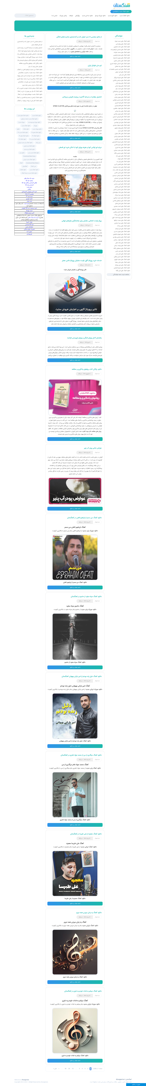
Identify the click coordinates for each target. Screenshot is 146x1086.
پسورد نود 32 (29, 181)
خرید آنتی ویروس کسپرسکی (29, 192)
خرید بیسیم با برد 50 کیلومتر (29, 208)
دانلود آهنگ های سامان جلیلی (122, 61)
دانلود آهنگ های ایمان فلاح (122, 203)
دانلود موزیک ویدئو (100, 16)
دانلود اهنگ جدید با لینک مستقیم (29, 119)
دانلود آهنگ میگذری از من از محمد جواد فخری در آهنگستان (81, 755)
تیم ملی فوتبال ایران (95, 65)
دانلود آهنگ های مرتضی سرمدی (121, 175)
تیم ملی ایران (97, 75)
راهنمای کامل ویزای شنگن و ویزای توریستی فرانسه (84, 338)
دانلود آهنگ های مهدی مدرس (122, 231)
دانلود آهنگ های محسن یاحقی (121, 189)
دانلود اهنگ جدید (26, 126)
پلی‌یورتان (29, 234)
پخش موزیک (63, 16)
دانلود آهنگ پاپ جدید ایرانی (25, 143)
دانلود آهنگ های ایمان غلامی (122, 173)
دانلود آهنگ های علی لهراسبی (122, 122)
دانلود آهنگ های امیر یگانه (123, 271)
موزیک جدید (21, 122)
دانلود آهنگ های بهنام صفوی (122, 128)
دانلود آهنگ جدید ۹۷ (23, 132)
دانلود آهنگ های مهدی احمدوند (121, 58)
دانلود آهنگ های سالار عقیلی (122, 133)
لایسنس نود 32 (29, 185)
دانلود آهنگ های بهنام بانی (123, 44)
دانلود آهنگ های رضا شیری (122, 147)
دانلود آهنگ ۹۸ (22, 139)
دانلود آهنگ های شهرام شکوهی (121, 234)
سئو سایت (29, 187)
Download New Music (32, 163)
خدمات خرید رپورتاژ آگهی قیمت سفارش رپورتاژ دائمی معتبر (82, 260)
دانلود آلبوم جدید (112, 16)
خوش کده (29, 232)
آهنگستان (25, 166)
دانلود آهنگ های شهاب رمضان (122, 240)
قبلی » (55, 1069)
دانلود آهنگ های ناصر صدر (123, 254)
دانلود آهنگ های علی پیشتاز (122, 265)
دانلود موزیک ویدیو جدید (34, 122)
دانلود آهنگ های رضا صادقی (122, 66)
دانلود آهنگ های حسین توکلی (122, 257)
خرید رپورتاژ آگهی (57, 316)
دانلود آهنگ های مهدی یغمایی (122, 114)
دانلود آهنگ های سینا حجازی (122, 223)
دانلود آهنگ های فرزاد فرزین (122, 103)
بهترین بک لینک (29, 194)
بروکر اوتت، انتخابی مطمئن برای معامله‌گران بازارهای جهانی (82, 220)
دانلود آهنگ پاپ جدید (29, 149)
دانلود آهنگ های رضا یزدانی (122, 111)
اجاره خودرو (29, 199)
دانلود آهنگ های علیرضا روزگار (122, 78)
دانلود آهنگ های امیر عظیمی (122, 139)
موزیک (35, 126)
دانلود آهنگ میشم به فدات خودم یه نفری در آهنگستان (83, 991)
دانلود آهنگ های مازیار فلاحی (122, 145)
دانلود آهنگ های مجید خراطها (122, 220)
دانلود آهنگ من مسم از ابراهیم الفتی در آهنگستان (84, 517)
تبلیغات (71, 16)
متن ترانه (38, 143)
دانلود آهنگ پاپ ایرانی (29, 146)
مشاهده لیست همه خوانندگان (121, 274)
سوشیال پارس (29, 227)
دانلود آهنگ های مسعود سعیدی (121, 125)
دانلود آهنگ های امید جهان (122, 72)
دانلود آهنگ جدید (125, 16)
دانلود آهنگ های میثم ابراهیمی (121, 55)
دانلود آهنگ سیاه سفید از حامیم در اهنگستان (86, 596)
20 (69, 1069)
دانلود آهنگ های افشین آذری (122, 164)
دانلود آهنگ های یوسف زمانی (122, 245)
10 (72, 1069)
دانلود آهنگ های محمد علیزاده (122, 52)
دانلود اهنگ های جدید (23, 116)
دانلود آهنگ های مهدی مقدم (122, 97)
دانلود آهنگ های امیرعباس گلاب (121, 181)
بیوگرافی (77, 16)
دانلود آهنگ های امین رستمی (122, 184)
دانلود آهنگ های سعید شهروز (122, 259)
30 (65, 1069)
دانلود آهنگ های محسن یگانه (122, 153)
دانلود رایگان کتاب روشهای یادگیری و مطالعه (87, 369)
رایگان (29, 189)
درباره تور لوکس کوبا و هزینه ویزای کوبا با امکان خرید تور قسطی (80, 147)
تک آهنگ (97, 41)
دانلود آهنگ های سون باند (123, 156)
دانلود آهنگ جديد (36, 116)
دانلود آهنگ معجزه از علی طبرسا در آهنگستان (86, 834)
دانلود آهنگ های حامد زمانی (122, 94)
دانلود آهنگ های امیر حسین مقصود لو (120, 69)
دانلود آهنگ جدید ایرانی (29, 160)
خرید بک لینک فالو (29, 178)
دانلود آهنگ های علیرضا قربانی (122, 268)
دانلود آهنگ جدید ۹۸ (35, 139)
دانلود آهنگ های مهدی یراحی (122, 136)
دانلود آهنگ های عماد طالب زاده (121, 170)
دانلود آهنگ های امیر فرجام (122, 229)
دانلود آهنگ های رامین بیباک (122, 215)
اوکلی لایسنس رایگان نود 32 (29, 183)
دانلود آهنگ (23, 170)
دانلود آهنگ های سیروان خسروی (121, 209)
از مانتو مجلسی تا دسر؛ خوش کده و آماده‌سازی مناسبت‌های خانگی (79, 37)
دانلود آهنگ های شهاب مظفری (122, 108)
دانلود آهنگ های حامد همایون (122, 47)
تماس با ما (54, 16)
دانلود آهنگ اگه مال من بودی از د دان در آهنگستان (29, 91)
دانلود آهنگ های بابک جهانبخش (121, 192)
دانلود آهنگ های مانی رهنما (122, 262)
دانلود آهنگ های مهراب (123, 159)
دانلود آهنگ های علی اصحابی (122, 178)
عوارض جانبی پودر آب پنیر (93, 448)
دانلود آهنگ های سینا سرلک (122, 195)
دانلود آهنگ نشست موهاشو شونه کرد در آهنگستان (29, 94)
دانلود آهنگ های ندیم (124, 131)
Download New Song (29, 156)
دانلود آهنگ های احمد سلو (123, 89)
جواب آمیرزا (29, 222)
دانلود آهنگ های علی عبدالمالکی (121, 91)
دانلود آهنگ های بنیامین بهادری (121, 237)
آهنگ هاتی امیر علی (124, 75)
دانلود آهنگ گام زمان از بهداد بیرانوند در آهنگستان (29, 101)
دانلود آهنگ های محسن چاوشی (121, 100)
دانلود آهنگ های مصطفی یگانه (122, 248)
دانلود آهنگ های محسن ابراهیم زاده (120, 50)
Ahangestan (25, 1080)
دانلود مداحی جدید (87, 16)
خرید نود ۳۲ (29, 196)
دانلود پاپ (22, 153)
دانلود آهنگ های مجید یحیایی (122, 150)
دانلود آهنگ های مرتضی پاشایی (121, 80)
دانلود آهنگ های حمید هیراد (122, 41)
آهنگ (21, 163)
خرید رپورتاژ (29, 211)
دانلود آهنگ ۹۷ (35, 136)
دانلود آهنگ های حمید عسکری (122, 198)
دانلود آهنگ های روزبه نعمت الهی (121, 217)
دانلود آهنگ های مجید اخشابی (122, 119)
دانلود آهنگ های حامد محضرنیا (121, 167)
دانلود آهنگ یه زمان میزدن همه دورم (89, 912)
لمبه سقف (29, 201)
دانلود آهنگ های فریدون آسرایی (121, 117)
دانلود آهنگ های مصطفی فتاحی (121, 201)
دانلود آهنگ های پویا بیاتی (123, 83)
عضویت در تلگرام (136, 1085)
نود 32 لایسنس (29, 224)
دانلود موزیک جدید (37, 129)
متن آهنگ (33, 166)
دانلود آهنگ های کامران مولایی (121, 212)
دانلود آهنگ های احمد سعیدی (122, 206)
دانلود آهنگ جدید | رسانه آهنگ (29, 173)
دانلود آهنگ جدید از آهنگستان (121, 11)
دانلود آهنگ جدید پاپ (33, 153)
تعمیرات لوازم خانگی (29, 229)
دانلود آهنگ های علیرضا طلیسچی (121, 142)
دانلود (18, 129)
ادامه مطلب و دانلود (75, 56)
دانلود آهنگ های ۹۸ (24, 136)
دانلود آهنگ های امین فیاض (122, 187)
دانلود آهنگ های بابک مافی (122, 243)
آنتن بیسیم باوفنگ (29, 213)
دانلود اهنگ (26, 129)
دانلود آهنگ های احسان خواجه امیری (120, 64)
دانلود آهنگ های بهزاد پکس (122, 86)
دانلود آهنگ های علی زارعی (122, 251)
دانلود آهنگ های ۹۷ (36, 132)
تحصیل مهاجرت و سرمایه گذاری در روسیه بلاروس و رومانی (82, 97)
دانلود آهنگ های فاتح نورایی (122, 106)
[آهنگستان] (122, 5)
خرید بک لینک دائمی (33, 217)
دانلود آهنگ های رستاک (123, 226)
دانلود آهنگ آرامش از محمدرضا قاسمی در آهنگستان (29, 97)
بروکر (100, 230)
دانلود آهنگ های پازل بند (123, 161)
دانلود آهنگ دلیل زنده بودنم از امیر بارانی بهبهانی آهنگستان (82, 676)
